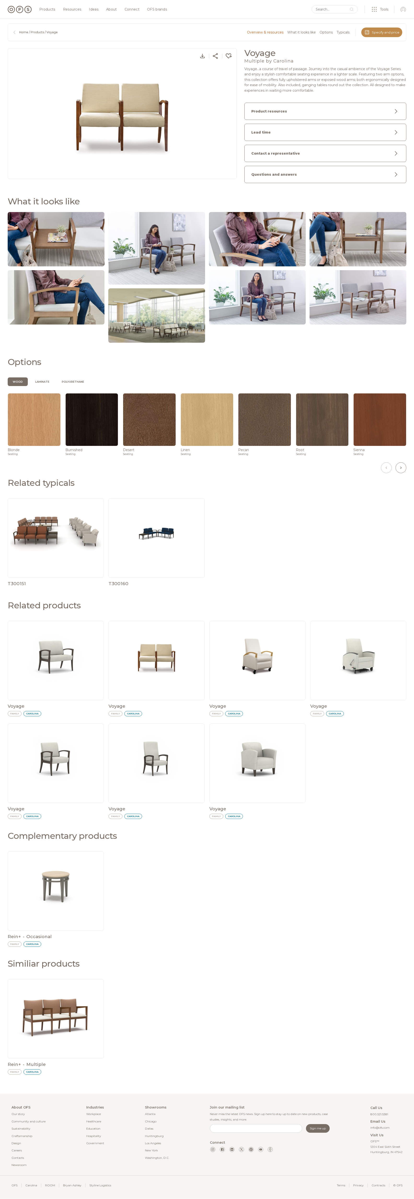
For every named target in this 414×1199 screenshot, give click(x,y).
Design (16, 1143)
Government (95, 1143)
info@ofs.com (380, 1127)
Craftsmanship (22, 1136)
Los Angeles (153, 1143)
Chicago (150, 1121)
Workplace (93, 1114)
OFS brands (157, 9)
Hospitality (93, 1136)
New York (151, 1150)
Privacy (358, 1185)
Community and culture (29, 1121)
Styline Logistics (100, 1185)
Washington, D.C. (157, 1158)
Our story (18, 1114)
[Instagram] (213, 1149)
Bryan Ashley (72, 1185)
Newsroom (19, 1165)
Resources (72, 9)
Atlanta (150, 1114)
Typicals (343, 32)
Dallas (149, 1128)
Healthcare (93, 1121)
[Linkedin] (232, 1149)
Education (93, 1128)
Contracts (378, 1185)
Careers (17, 1150)
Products (47, 9)
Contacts (18, 1158)
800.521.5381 (379, 1114)
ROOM (50, 1185)
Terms (341, 1185)
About (111, 9)
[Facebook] (222, 1149)
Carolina (31, 1185)
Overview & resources (265, 32)
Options (326, 32)
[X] (241, 1149)
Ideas (93, 9)
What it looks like (301, 32)
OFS (14, 1185)
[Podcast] (270, 1149)
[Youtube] (261, 1149)
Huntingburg (154, 1136)
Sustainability (21, 1128)
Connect (132, 9)
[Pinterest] (251, 1149)
